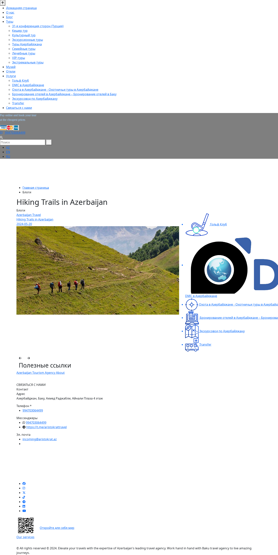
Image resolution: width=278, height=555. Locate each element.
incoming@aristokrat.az (40, 439)
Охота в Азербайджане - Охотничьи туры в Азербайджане (55, 89)
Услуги (11, 76)
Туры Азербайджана (27, 44)
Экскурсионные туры (27, 40)
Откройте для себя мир (57, 528)
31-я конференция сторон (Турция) (38, 26)
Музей (11, 67)
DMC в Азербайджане (28, 85)
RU (8, 156)
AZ (8, 147)
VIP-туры (18, 58)
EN (8, 152)
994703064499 (14, 133)
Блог (9, 17)
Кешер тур (20, 31)
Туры (9, 21)
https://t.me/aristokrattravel (46, 427)
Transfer (18, 103)
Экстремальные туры (27, 62)
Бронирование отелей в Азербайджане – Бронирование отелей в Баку (64, 94)
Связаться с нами (19, 108)
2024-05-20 (24, 224)
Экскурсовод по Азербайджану (34, 99)
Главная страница (36, 188)
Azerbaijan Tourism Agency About (40, 373)
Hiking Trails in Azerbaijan (34, 219)
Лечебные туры (23, 53)
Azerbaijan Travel (28, 215)
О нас (10, 12)
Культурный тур (24, 35)
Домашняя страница (21, 8)
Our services (25, 537)
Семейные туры (23, 49)
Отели (10, 71)
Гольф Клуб (20, 80)
